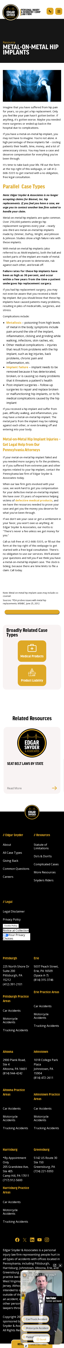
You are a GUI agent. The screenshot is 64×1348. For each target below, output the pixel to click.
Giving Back (10, 861)
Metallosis (13, 323)
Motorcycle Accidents (10, 1020)
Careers (8, 877)
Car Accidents (12, 1011)
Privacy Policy (12, 919)
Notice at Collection (16, 930)
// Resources (42, 835)
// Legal (7, 902)
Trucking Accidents (15, 1030)
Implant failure (17, 367)
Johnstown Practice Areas (47, 1097)
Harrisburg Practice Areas (16, 1190)
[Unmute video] (41, 1301)
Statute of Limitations (41, 846)
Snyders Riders (44, 880)
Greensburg (41, 1150)
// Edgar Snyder (13, 835)
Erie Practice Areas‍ (46, 992)
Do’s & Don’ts (43, 856)
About (7, 845)
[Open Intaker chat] (26, 1346)
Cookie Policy (10, 925)
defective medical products (33, 500)
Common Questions (16, 869)
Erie (36, 958)
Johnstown (41, 1052)
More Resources (45, 872)
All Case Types (12, 853)
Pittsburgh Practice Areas (16, 999)
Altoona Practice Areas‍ (14, 1092)
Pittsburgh (10, 958)
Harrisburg (10, 1150)
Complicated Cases (46, 864)
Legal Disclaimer (14, 911)
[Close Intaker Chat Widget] (60, 1265)
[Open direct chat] (54, 1265)
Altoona (8, 1052)
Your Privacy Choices (14, 936)
